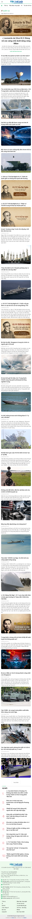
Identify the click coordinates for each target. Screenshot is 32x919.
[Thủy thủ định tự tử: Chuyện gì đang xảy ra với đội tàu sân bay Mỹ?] (16, 290)
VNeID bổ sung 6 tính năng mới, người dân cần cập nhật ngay (16, 809)
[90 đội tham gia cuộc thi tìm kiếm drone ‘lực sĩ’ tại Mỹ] (16, 476)
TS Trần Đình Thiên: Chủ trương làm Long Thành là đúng (17, 843)
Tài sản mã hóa (27, 5)
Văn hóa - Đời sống (21, 907)
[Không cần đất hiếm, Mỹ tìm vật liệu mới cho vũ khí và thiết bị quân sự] (16, 510)
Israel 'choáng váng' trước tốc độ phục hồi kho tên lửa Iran (15, 230)
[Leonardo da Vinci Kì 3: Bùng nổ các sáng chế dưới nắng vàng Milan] (16, 25)
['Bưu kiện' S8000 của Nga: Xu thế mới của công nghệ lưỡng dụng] (16, 581)
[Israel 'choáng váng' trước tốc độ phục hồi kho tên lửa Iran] (16, 254)
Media (18, 909)
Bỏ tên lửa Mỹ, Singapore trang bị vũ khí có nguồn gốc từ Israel (15, 343)
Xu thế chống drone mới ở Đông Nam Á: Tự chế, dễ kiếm (15, 416)
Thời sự (6, 5)
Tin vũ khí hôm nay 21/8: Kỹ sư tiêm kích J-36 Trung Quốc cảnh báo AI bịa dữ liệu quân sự (16, 90)
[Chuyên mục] (2, 2)
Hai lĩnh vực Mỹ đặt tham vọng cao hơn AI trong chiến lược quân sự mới (14, 123)
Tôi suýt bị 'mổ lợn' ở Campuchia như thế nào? (17, 849)
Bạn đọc (4, 909)
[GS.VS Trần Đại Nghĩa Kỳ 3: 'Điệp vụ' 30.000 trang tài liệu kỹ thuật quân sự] (16, 217)
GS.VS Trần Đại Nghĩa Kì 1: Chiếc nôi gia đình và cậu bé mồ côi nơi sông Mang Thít (15, 304)
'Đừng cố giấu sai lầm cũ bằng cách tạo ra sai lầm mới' (18, 829)
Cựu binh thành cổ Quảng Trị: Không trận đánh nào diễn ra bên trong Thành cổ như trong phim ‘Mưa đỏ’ (17, 793)
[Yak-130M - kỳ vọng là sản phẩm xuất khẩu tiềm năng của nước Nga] (16, 733)
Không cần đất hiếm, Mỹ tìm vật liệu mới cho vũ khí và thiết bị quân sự (15, 491)
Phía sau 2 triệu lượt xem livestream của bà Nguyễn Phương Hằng (17, 802)
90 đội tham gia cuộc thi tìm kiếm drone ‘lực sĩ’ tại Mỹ (15, 453)
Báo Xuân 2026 (20, 911)
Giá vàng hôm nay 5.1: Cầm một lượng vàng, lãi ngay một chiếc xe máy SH (17, 836)
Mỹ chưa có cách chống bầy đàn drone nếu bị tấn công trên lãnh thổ (16, 150)
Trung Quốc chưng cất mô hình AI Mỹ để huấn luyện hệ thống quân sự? (16, 638)
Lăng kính (4, 911)
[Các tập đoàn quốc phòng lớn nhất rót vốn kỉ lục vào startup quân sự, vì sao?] (16, 768)
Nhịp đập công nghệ (14, 5)
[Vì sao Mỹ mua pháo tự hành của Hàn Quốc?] (16, 75)
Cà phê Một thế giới (21, 905)
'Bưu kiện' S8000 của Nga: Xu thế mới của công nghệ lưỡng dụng (15, 559)
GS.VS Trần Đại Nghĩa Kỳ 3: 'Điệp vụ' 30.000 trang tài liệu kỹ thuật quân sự (14, 204)
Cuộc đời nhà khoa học (16, 51)
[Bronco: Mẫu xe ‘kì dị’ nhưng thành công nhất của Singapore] (16, 696)
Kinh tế (3, 905)
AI (21, 5)
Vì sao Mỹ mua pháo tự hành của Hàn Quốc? (15, 55)
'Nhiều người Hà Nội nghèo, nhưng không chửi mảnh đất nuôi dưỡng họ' (17, 855)
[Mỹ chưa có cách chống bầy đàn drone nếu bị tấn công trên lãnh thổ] (16, 163)
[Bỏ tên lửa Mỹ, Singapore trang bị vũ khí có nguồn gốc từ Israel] (16, 364)
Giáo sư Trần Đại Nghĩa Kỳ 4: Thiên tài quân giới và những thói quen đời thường (14, 177)
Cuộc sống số (5, 907)
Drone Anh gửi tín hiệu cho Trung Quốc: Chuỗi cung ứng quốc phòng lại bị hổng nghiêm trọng (14, 379)
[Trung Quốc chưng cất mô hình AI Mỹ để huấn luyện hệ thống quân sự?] (16, 659)
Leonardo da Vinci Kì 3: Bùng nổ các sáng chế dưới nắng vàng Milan (16, 41)
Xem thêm (16, 782)
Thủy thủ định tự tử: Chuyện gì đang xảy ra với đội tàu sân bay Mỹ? (15, 269)
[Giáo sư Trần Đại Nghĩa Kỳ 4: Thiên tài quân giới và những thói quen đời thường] (16, 190)
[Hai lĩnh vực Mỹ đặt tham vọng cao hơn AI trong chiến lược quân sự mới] (16, 136)
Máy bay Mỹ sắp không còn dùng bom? (14, 524)
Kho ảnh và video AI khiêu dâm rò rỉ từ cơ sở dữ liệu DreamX (17, 823)
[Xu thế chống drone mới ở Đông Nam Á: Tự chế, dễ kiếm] (16, 439)
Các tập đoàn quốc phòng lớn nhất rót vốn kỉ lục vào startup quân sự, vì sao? (15, 748)
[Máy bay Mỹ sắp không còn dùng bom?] (16, 544)
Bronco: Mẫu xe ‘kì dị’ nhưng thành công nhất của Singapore (15, 674)
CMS (13, 917)
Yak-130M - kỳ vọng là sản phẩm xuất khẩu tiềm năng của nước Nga (15, 711)
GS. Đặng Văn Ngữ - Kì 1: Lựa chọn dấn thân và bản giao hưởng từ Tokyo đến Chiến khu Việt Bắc (16, 597)
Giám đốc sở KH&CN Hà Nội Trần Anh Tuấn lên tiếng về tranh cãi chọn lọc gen (16, 816)
